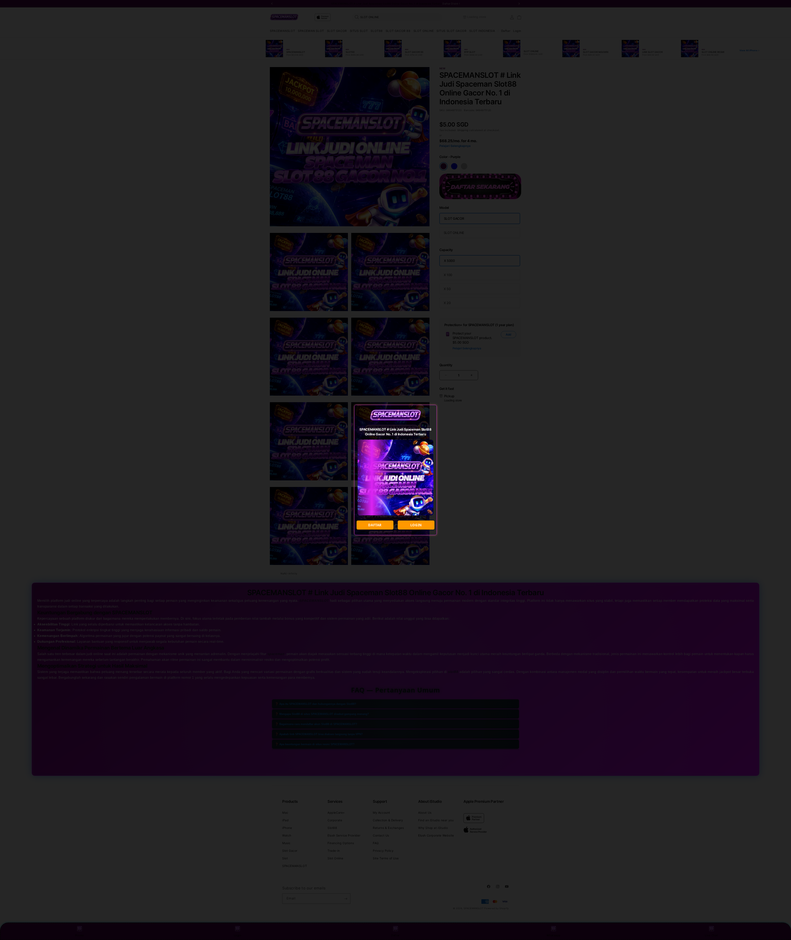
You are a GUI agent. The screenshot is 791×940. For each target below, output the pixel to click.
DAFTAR (375, 525)
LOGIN (416, 525)
